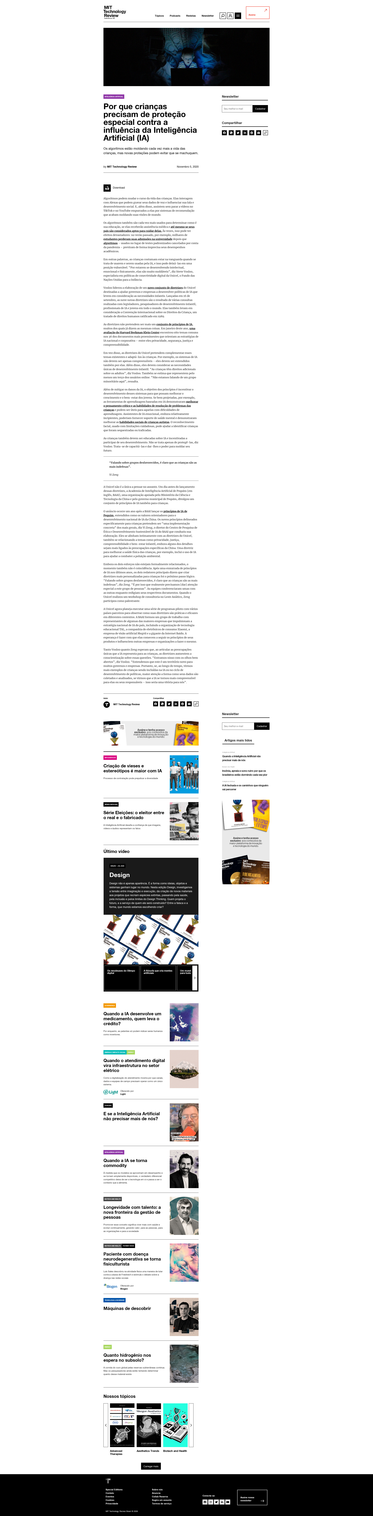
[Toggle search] (223, 16)
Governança (110, 1005)
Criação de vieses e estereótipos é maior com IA (132, 768)
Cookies (110, 1500)
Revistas (191, 15)
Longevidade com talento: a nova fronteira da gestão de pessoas (132, 1212)
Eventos (110, 1496)
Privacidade (112, 1503)
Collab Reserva (160, 1496)
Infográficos (110, 758)
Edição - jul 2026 (117, 866)
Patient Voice (128, 1246)
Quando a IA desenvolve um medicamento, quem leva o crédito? (132, 1018)
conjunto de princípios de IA (174, 324)
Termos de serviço (161, 1503)
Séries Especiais (111, 804)
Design (119, 874)
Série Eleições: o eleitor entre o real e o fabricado (133, 815)
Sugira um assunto (162, 1500)
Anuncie (156, 1493)
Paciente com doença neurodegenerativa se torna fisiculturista (132, 1259)
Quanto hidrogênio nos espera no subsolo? (127, 1357)
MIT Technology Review (122, 166)
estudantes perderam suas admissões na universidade (137, 239)
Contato (110, 1493)
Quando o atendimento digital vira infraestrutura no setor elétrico (134, 1065)
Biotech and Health (113, 1199)
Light (123, 1094)
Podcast (108, 1105)
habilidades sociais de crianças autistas (144, 422)
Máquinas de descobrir (127, 1308)
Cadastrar (260, 108)
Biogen (124, 1288)
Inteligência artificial (114, 96)
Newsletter (208, 15)
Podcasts (175, 15)
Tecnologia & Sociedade (114, 1300)
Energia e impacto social (115, 1052)
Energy (131, 1052)
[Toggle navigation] (238, 16)
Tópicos (159, 15)
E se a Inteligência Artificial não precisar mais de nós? (131, 1116)
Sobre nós (157, 1489)
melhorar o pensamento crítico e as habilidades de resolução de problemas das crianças (150, 406)
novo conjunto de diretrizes (165, 287)
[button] (194, 978)
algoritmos (110, 243)
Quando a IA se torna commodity (125, 1163)
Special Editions (114, 1489)
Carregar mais (151, 1466)
